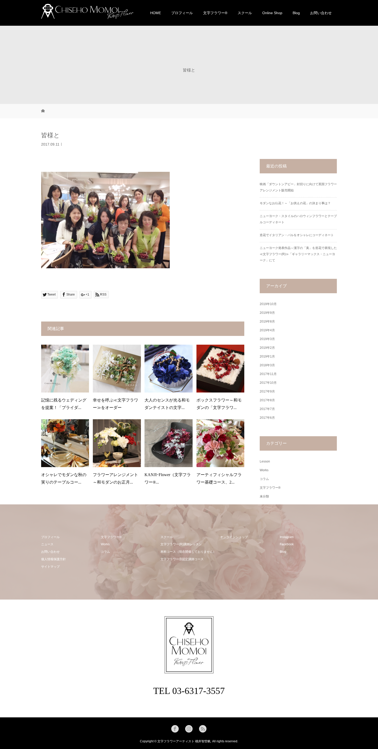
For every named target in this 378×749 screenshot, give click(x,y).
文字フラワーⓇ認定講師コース (182, 559)
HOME (155, 13)
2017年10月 (268, 383)
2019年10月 (268, 304)
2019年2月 (267, 348)
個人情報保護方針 (53, 559)
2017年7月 (267, 409)
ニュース (47, 544)
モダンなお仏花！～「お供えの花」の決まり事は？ (295, 203)
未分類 (264, 496)
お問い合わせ (321, 13)
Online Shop (272, 13)
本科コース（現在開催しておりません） (188, 552)
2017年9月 (267, 391)
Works (264, 470)
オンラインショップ (234, 537)
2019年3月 (267, 339)
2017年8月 (267, 400)
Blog (296, 13)
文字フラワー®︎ (215, 13)
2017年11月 (268, 374)
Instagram (287, 537)
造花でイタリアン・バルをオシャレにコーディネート (297, 235)
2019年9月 (267, 313)
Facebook (287, 544)
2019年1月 (267, 356)
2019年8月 (267, 321)
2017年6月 (267, 418)
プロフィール (182, 13)
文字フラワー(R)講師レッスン (181, 544)
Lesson (265, 461)
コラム (264, 479)
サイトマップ (50, 566)
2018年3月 (267, 365)
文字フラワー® (270, 487)
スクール (245, 13)
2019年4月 (267, 330)
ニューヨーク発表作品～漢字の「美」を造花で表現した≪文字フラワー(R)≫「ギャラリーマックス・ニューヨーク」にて (298, 254)
